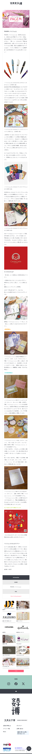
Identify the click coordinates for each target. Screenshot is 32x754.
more (16, 671)
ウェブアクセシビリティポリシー (22, 749)
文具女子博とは (7, 725)
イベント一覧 (6, 728)
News (4, 731)
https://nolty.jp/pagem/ (16, 596)
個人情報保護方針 (18, 747)
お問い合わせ (20, 728)
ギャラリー (19, 725)
